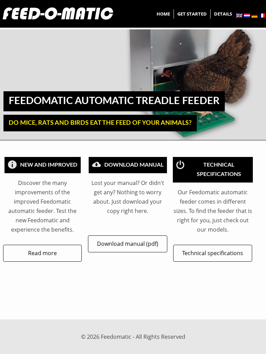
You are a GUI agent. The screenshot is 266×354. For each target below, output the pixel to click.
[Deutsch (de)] (254, 15)
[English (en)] (239, 15)
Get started (192, 14)
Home (163, 14)
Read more (42, 253)
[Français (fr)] (262, 15)
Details (223, 14)
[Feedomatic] (58, 14)
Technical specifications (212, 253)
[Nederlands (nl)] (247, 15)
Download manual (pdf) (127, 244)
